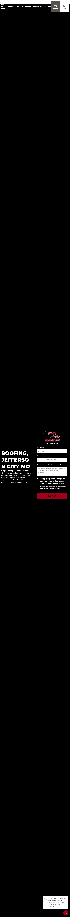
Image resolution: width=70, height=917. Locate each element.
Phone (39, 456)
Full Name (41, 447)
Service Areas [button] (39, 6)
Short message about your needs (49, 465)
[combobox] (39, 460)
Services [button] (18, 6)
